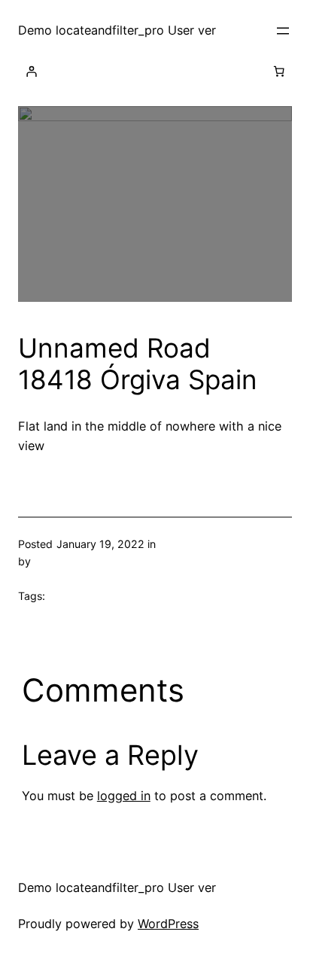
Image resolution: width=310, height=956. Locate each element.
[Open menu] (283, 31)
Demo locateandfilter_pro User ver (117, 30)
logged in (123, 795)
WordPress (168, 923)
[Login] (31, 71)
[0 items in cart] (279, 71)
